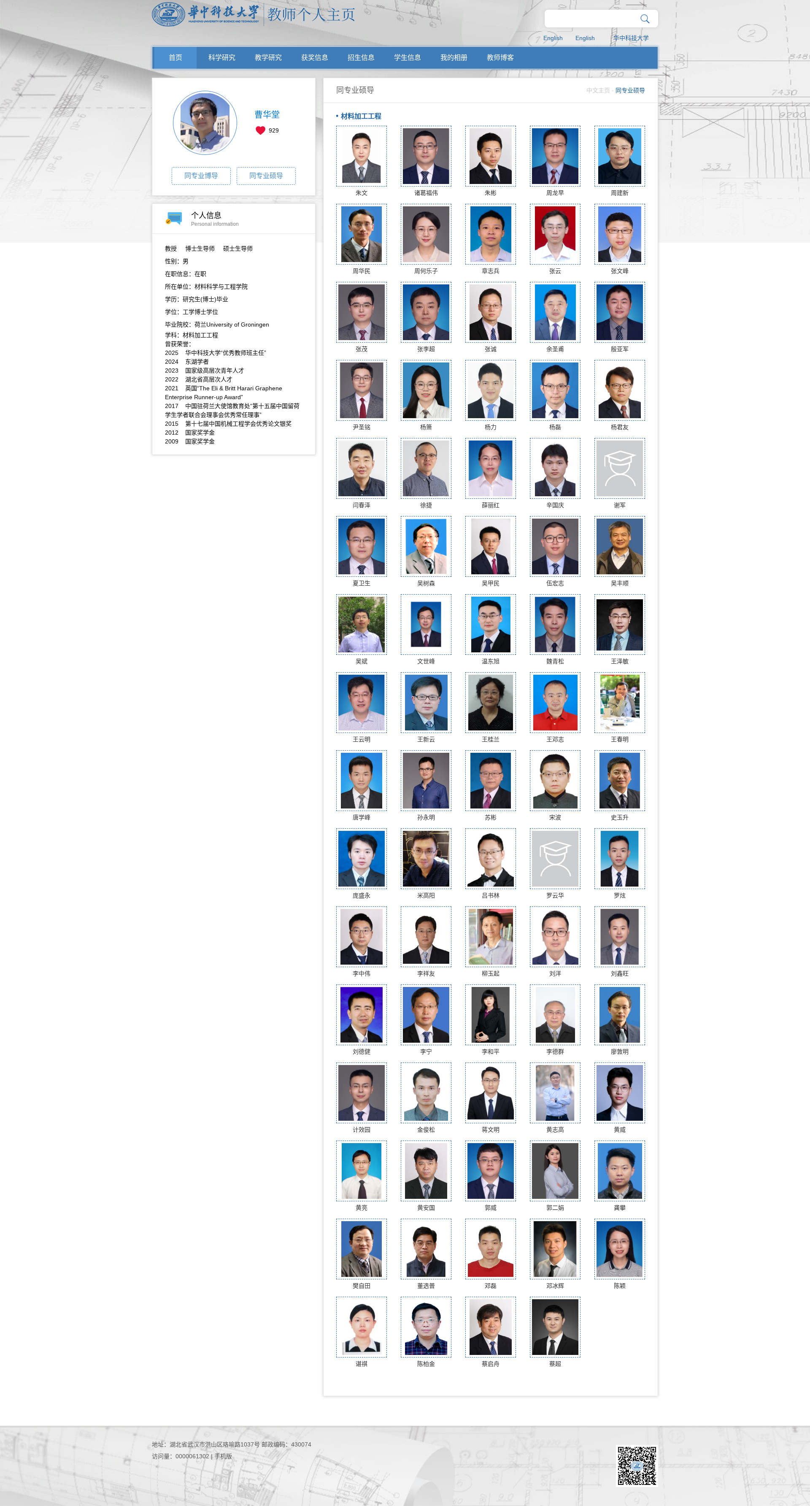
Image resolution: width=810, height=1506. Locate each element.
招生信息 (361, 57)
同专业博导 (201, 175)
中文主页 (598, 90)
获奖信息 (314, 57)
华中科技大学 (631, 38)
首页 (175, 57)
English (553, 38)
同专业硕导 (266, 175)
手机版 (223, 1456)
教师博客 (500, 57)
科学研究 (221, 57)
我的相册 (453, 57)
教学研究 (268, 57)
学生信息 (407, 57)
